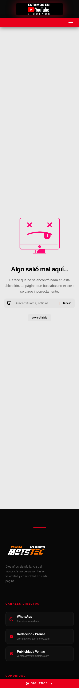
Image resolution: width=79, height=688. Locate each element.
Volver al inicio (39, 317)
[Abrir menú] (70, 22)
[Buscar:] (35, 303)
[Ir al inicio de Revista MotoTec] (39, 9)
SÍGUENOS (42, 683)
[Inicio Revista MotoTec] (39, 550)
